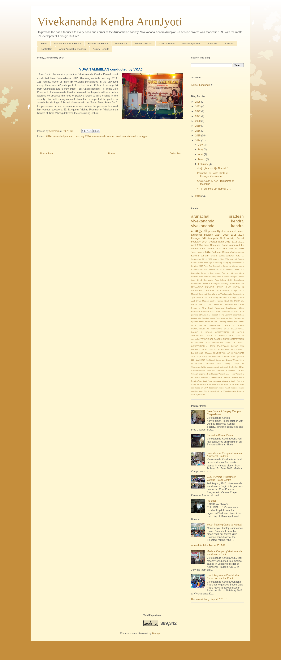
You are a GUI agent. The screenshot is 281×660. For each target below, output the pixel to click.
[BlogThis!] (87, 131)
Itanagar (195, 238)
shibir (203, 395)
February (203, 164)
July (201, 144)
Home (44, 43)
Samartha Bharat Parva (220, 435)
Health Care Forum (98, 43)
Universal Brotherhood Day (232, 367)
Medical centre (209, 301)
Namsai (220, 301)
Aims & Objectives (191, 43)
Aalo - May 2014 (221, 259)
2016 (198, 130)
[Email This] (83, 131)
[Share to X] (91, 131)
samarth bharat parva (213, 255)
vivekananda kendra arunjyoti (132, 136)
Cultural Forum (167, 43)
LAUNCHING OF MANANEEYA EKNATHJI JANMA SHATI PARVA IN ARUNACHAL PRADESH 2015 (217, 286)
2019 (198, 125)
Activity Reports (101, 49)
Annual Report (237, 259)
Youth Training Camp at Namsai (224, 524)
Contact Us (46, 49)
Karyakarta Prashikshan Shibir (218, 280)
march (227, 388)
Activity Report (235, 238)
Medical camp (216, 241)
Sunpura (202, 325)
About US (212, 43)
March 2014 (203, 252)
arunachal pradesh (63, 136)
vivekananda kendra (103, 136)
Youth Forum (121, 43)
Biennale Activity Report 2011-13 (209, 599)
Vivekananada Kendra (219, 377)
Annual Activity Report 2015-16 (208, 545)
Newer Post (46, 153)
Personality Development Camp (229, 304)
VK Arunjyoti (210, 238)
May (201, 149)
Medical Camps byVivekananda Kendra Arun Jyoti (224, 553)
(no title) (211, 500)
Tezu (193, 356)
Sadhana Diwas (220, 252)
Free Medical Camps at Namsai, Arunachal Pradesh (225, 455)
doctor (221, 388)
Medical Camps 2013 (233, 290)
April (201, 154)
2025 (198, 101)
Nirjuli (226, 301)
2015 (198, 135)
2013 (198, 196)
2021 (198, 116)
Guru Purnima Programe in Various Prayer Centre (221, 277)
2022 (198, 111)
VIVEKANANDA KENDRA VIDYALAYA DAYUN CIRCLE (217, 370)
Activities (229, 43)
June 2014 (196, 280)
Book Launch (197, 263)
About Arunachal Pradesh (72, 49)
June (193, 252)
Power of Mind (198, 308)
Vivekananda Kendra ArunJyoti (109, 21)
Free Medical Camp (230, 270)
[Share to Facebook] (94, 131)
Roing (221, 315)
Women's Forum (143, 43)
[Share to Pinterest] (98, 131)
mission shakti (237, 388)
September (239, 318)
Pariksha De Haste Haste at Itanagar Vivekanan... (212, 175)
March (202, 159)
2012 (222, 238)
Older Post (176, 153)
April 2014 (197, 245)
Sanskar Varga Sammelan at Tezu (217, 318)
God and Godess (230, 273)
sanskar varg (233, 255)
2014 (48, 136)
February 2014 (83, 136)
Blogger (156, 633)
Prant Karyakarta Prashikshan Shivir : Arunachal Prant (223, 577)
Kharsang (223, 283)
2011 (227, 241)
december (213, 388)
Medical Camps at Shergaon (209, 297)
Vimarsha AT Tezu (226, 374)
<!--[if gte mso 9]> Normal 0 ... (214, 168)
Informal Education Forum (67, 43)
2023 (198, 106)
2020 (198, 121)
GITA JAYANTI (236, 248)
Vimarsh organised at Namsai (204, 374)
